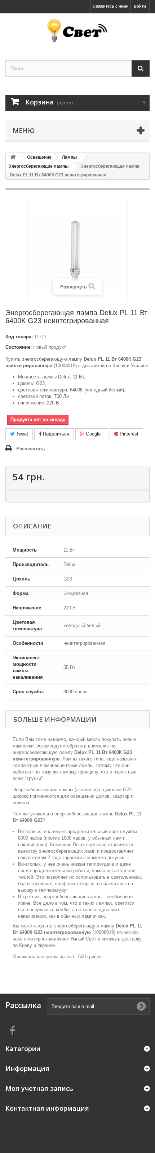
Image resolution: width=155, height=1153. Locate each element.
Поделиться (55, 434)
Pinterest (128, 434)
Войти (140, 6)
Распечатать (30, 448)
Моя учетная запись (39, 1088)
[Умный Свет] (77, 30)
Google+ (93, 434)
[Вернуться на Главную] (13, 157)
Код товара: (19, 336)
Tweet (21, 434)
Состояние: (18, 347)
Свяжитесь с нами (111, 6)
